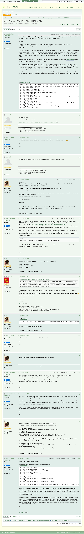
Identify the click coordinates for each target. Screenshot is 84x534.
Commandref (59, 7)
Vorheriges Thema (65, 25)
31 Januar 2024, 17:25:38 (23, 420)
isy (6, 179)
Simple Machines (12, 532)
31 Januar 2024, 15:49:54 (23, 372)
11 (20, 29)
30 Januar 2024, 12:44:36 (23, 157)
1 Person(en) (21, 211)
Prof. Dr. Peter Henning (9, 35)
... (18, 29)
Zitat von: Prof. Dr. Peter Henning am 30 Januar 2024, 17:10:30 (35, 279)
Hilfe (58, 532)
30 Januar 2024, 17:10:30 (23, 218)
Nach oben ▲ (79, 532)
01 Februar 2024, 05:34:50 (23, 458)
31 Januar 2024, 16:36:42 (23, 393)
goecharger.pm (70, 59)
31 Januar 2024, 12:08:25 (23, 335)
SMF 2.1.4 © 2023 (5, 532)
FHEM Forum (12, 7)
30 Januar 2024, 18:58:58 (23, 258)
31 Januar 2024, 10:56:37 (23, 276)
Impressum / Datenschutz (37, 7)
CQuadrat (9, 276)
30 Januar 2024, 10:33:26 (23, 114)
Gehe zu (59, 523)
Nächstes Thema (75, 25)
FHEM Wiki (69, 7)
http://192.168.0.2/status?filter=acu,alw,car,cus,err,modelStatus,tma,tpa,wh (38, 122)
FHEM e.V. (78, 7)
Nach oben (6, 516)
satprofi (8, 115)
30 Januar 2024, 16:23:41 (23, 179)
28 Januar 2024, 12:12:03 (23, 34)
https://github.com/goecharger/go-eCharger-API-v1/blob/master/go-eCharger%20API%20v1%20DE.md (42, 225)
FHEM (51, 7)
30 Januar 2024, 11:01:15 (23, 137)
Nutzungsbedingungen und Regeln (68, 532)
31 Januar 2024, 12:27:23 (23, 354)
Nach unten (6, 29)
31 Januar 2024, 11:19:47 (23, 315)
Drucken (78, 29)
